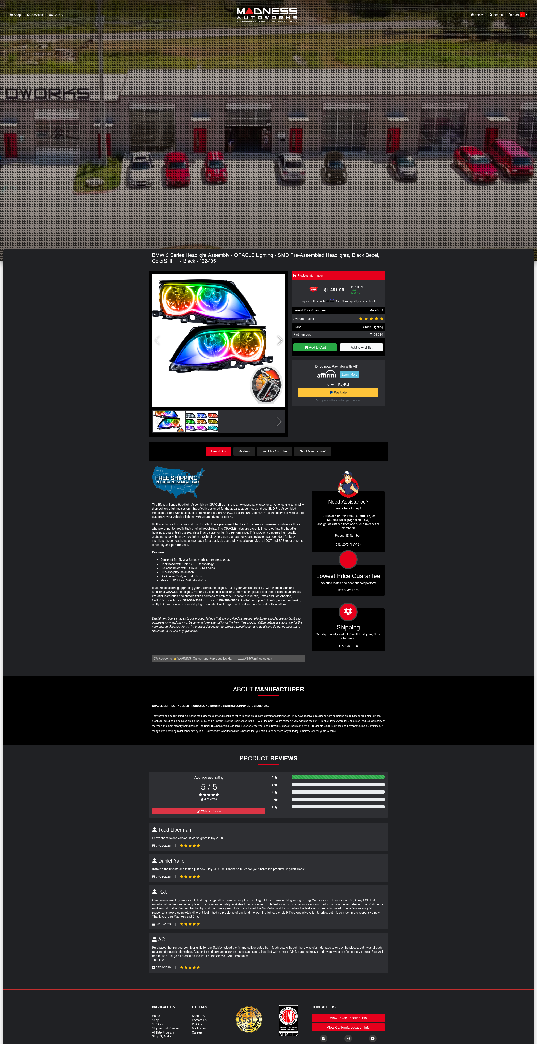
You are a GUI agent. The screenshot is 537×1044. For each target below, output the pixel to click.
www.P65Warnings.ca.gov (255, 658)
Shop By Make (161, 1036)
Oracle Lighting (373, 327)
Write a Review (210, 811)
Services (37, 15)
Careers (197, 1032)
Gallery (58, 15)
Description (218, 451)
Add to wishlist (361, 347)
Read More (347, 590)
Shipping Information (166, 1028)
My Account (199, 1028)
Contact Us (199, 1020)
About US (198, 1016)
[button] (280, 340)
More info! (376, 310)
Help (477, 15)
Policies (197, 1024)
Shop (17, 15)
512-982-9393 (192, 600)
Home (156, 1016)
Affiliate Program (163, 1032)
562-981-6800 (227, 600)
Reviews (244, 451)
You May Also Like (274, 451)
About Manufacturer (312, 451)
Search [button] (498, 15)
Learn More (349, 374)
